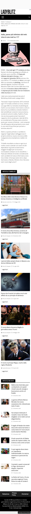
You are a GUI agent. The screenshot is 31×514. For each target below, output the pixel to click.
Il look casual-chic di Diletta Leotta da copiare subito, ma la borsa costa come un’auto (20, 441)
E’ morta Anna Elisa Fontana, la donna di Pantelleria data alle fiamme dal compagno (15, 232)
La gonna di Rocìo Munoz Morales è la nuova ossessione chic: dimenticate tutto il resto (20, 403)
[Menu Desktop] (2, 17)
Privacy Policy (14, 494)
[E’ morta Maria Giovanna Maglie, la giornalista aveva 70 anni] (15, 315)
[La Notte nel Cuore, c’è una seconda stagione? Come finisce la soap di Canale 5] (5, 479)
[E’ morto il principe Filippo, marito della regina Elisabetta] (15, 349)
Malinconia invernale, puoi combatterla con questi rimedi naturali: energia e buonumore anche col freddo (19, 389)
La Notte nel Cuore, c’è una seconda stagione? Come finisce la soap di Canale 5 (20, 479)
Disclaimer (25, 494)
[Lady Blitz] (8, 12)
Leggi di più (5, 205)
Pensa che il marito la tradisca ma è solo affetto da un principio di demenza (14, 294)
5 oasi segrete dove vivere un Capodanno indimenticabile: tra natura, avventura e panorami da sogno (20, 453)
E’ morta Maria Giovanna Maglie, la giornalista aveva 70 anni (12, 328)
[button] (29, 17)
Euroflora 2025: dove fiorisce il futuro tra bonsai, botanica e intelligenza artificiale (14, 198)
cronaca (4, 31)
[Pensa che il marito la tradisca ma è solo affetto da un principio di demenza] (15, 282)
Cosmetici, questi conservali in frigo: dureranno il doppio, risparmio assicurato (20, 467)
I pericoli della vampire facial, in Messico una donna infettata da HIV (15, 262)
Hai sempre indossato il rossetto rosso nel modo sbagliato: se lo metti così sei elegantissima (20, 416)
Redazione (5, 494)
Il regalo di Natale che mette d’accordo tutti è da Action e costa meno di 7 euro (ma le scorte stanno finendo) (20, 429)
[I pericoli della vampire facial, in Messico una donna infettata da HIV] (15, 251)
